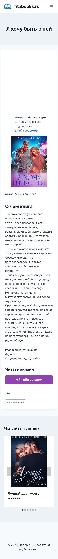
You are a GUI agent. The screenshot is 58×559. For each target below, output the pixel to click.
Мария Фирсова (15, 402)
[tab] (22, 510)
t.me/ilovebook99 (26, 130)
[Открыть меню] (51, 6)
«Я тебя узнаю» (29, 380)
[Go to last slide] (10, 471)
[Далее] (48, 471)
